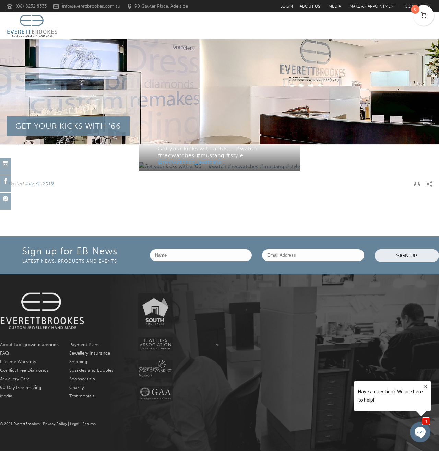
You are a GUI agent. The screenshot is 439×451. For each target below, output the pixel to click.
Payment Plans (84, 344)
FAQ (4, 353)
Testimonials (82, 395)
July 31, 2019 (39, 184)
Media (6, 395)
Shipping (78, 361)
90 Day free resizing (20, 387)
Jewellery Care (15, 378)
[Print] (417, 184)
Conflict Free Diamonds (24, 370)
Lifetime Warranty (18, 361)
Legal (74, 423)
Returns (89, 423)
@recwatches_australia (190, 162)
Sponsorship (82, 378)
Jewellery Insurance (89, 353)
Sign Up (406, 255)
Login (286, 6)
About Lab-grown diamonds (29, 344)
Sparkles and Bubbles (91, 370)
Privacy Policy (55, 423)
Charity (76, 387)
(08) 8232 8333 (31, 6)
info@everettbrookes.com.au (91, 6)
